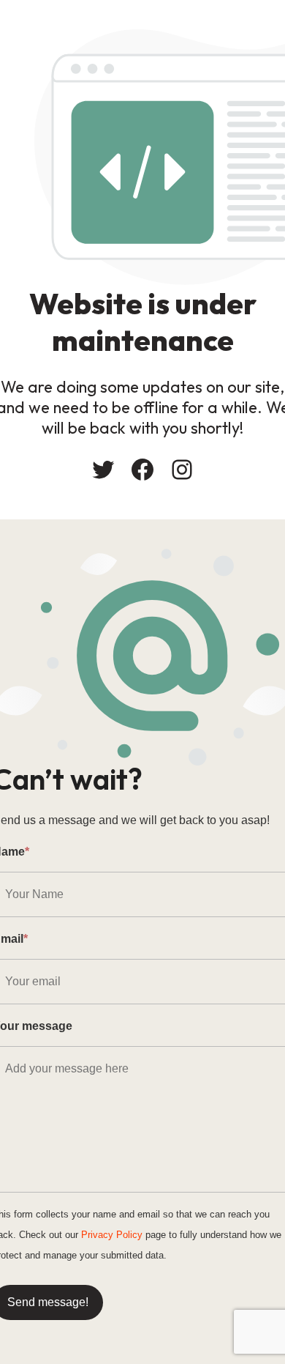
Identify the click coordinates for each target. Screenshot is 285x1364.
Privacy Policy (111, 1234)
